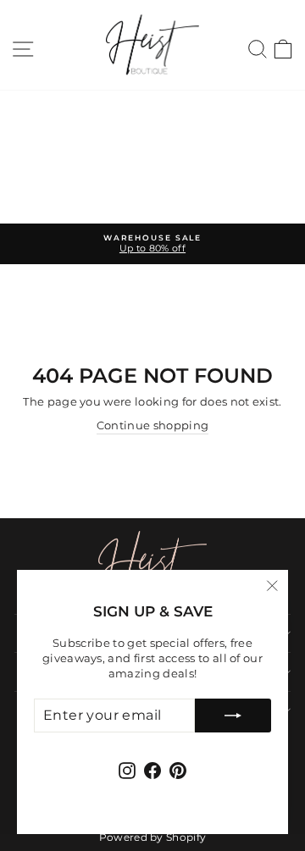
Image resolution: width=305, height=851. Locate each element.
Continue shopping (152, 425)
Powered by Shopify (153, 837)
